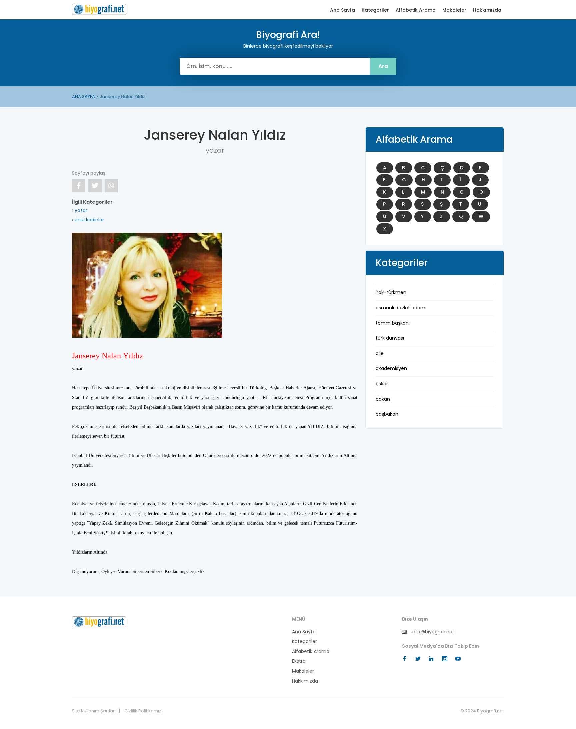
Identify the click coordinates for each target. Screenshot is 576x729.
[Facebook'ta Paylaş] (78, 185)
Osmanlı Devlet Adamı (401, 307)
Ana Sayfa (342, 10)
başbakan (387, 414)
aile (380, 353)
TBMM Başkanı (393, 323)
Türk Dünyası (390, 338)
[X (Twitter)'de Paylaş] (95, 185)
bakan (383, 399)
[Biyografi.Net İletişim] (99, 621)
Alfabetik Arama (416, 10)
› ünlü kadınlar (88, 219)
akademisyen (391, 368)
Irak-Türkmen (391, 292)
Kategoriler (375, 10)
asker (382, 383)
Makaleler (454, 10)
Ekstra (299, 661)
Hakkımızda (487, 10)
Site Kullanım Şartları (94, 711)
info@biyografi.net (432, 632)
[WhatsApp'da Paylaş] (111, 185)
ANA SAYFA (83, 96)
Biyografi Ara (99, 9)
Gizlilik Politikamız (142, 711)
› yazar (79, 210)
